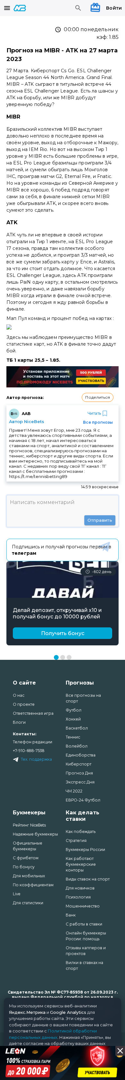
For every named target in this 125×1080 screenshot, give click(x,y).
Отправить (100, 520)
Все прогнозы (98, 422)
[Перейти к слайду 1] (56, 657)
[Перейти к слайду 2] (62, 657)
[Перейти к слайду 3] (69, 657)
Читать (94, 413)
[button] (97, 397)
